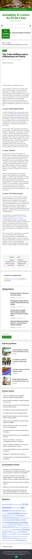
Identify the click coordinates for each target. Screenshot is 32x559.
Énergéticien (20, 540)
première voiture (7, 532)
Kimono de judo (5, 524)
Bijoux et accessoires (15, 510)
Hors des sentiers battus (11, 520)
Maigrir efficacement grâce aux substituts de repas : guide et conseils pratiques (21, 371)
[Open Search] (27, 25)
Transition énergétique (16, 536)
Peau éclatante (17, 529)
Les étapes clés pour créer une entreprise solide (15, 413)
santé (14, 534)
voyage (15, 538)
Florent (13, 297)
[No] (30, 554)
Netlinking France (7, 482)
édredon (25, 540)
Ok (16, 556)
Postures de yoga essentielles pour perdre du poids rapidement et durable (21, 381)
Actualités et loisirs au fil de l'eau (16, 16)
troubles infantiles (24, 536)
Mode (14, 354)
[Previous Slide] (28, 9)
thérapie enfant (9, 536)
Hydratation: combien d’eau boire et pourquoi (14, 454)
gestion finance (14, 518)
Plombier (26, 529)
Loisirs (4, 50)
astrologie (13, 507)
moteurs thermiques (8, 527)
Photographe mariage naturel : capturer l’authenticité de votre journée (19, 302)
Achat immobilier (7, 504)
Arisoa (5, 59)
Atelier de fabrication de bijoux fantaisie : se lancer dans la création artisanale (19, 323)
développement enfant (12, 515)
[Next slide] (30, 9)
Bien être (15, 373)
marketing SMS (25, 524)
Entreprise (15, 363)
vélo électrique (20, 538)
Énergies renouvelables (11, 540)
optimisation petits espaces (7, 529)
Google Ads (21, 517)
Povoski (13, 307)
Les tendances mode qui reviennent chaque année (14, 9)
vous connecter (14, 279)
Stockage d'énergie (19, 534)
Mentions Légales (7, 546)
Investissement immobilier (17, 522)
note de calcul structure (25, 527)
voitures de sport (7, 538)
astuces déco (17, 507)
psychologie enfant (16, 531)
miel (29, 524)
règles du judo (9, 534)
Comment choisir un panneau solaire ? (19, 487)
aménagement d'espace (17, 504)
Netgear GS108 (18, 527)
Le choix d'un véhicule (15, 525)
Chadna (5, 487)
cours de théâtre (13, 513)
